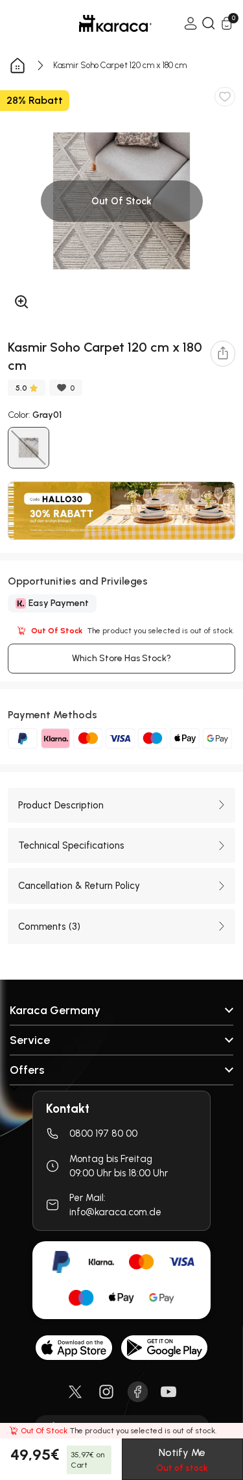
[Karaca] (97, 23)
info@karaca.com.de (115, 1212)
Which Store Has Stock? (121, 658)
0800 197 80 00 (103, 1133)
